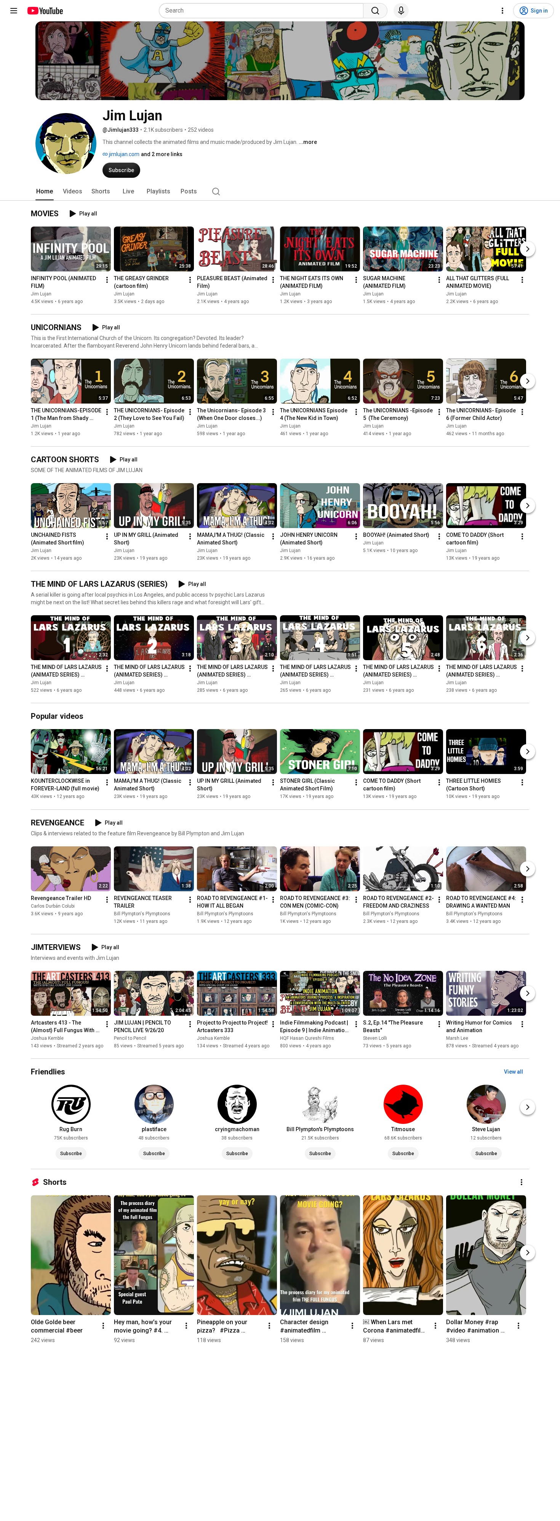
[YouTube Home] (44, 10)
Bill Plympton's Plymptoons (142, 913)
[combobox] (263, 10)
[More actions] (107, 279)
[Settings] (502, 10)
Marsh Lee (457, 1038)
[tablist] (280, 191)
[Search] (375, 10)
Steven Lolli (375, 1038)
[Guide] (13, 10)
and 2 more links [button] (161, 154)
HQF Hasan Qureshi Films (307, 1038)
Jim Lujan (41, 294)
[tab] (44, 191)
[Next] (527, 249)
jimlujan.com (123, 154)
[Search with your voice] (401, 10)
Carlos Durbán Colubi (53, 906)
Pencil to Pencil (130, 1038)
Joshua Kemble (47, 1038)
